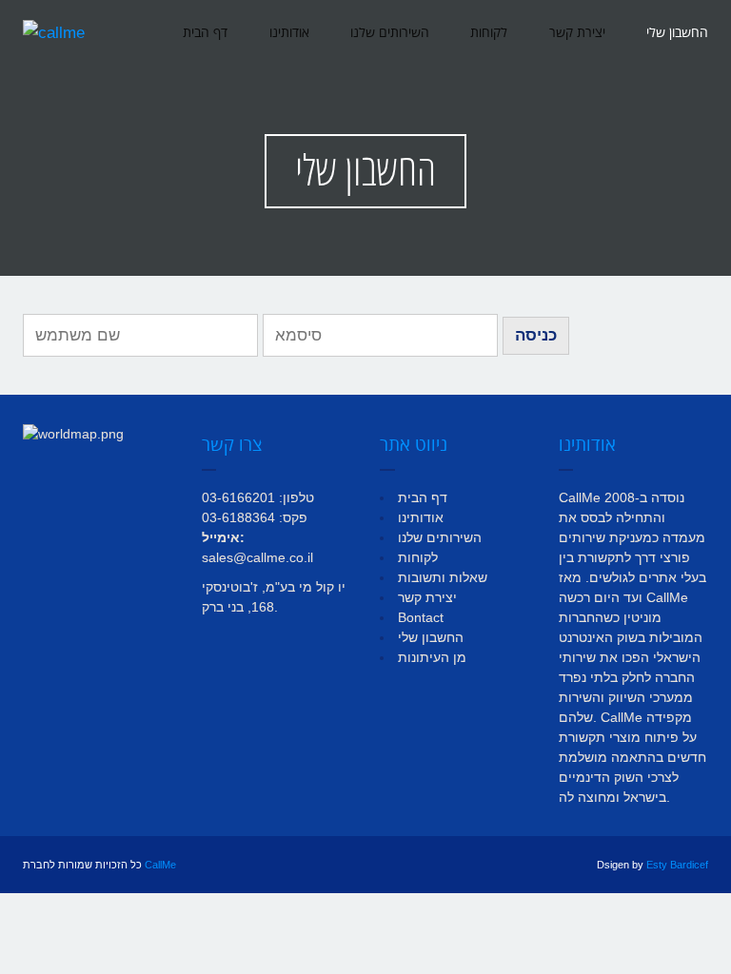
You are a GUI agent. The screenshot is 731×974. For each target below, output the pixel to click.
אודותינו (289, 33)
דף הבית (205, 33)
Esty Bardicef (677, 864)
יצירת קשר (577, 33)
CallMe (160, 864)
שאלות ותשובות (442, 577)
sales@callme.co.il (257, 557)
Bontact (421, 617)
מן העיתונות (432, 657)
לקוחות (488, 33)
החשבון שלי (677, 33)
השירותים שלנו (389, 33)
